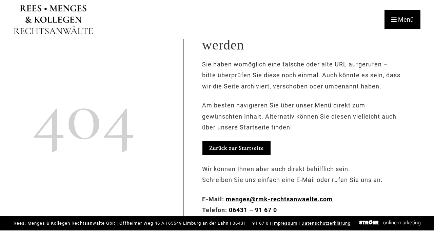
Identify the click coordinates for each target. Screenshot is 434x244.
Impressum (284, 223)
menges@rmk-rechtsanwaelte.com (279, 199)
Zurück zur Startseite (236, 147)
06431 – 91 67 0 (253, 210)
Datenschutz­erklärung (326, 223)
